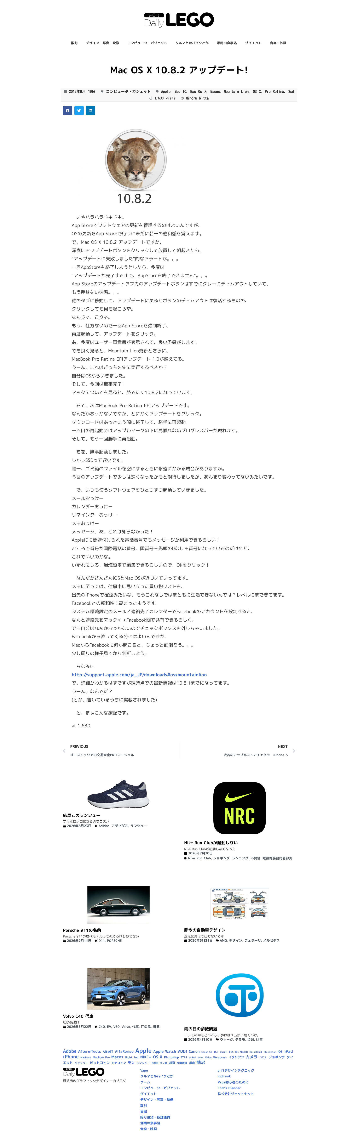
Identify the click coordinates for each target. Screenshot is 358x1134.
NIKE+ (145, 1057)
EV (109, 1026)
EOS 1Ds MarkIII (238, 1051)
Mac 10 (180, 91)
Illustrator (270, 1052)
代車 (135, 1026)
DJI (216, 1052)
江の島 (146, 1026)
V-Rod (192, 1057)
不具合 (255, 858)
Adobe (69, 1051)
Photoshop (171, 1057)
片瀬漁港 (182, 1063)
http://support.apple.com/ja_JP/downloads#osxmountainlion (139, 674)
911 (102, 940)
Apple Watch (164, 1051)
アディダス (119, 826)
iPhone (71, 1056)
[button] (67, 110)
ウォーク (226, 1039)
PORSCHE (114, 940)
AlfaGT (108, 1051)
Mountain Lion (236, 91)
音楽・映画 (278, 43)
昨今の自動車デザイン (205, 930)
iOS (280, 1051)
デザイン (235, 940)
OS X (257, 91)
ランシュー (138, 826)
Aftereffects (89, 1051)
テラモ (240, 1039)
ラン (131, 1062)
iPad (288, 1051)
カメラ (252, 1057)
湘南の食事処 (227, 43)
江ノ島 (163, 1063)
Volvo (126, 1026)
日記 (143, 1111)
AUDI (182, 1051)
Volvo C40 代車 (78, 1016)
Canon (194, 1051)
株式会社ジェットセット (236, 1094)
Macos (215, 91)
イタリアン (236, 1057)
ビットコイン (100, 1062)
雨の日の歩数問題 (200, 1029)
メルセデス (271, 940)
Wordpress (220, 1057)
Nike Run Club (199, 858)
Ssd (291, 91)
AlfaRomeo (124, 1051)
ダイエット (253, 43)
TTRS (183, 1057)
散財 (74, 43)
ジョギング (221, 858)
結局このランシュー (81, 815)
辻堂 (259, 1039)
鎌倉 (156, 1026)
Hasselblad (255, 1052)
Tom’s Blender (229, 1088)
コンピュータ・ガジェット (147, 43)
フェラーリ (252, 940)
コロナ (263, 1057)
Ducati (223, 1052)
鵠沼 (201, 1062)
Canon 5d (206, 1052)
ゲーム (145, 1082)
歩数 (250, 1039)
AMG (223, 940)
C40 (102, 1026)
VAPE (200, 1057)
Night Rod (131, 1057)
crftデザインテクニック (236, 1070)
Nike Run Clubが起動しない (211, 842)
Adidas (104, 826)
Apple (166, 91)
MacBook (85, 1057)
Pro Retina (274, 91)
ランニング (240, 858)
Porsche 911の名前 (82, 930)
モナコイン (118, 1063)
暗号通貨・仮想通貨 (155, 1117)
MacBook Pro (101, 1057)
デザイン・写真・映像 (102, 43)
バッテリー (81, 1063)
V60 (116, 1026)
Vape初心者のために (233, 1082)
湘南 (172, 1063)
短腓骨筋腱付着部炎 (277, 858)
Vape (144, 1070)
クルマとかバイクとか (192, 43)
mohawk (224, 1076)
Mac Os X (198, 91)
